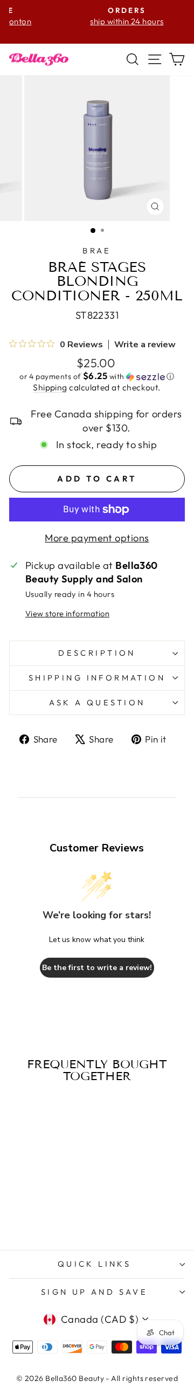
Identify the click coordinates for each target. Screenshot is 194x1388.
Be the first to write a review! (97, 968)
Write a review (145, 344)
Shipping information (97, 677)
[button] (97, 376)
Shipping (50, 387)
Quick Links (94, 1264)
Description (97, 653)
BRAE (97, 250)
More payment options (97, 538)
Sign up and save (94, 1292)
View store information (67, 613)
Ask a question (97, 702)
